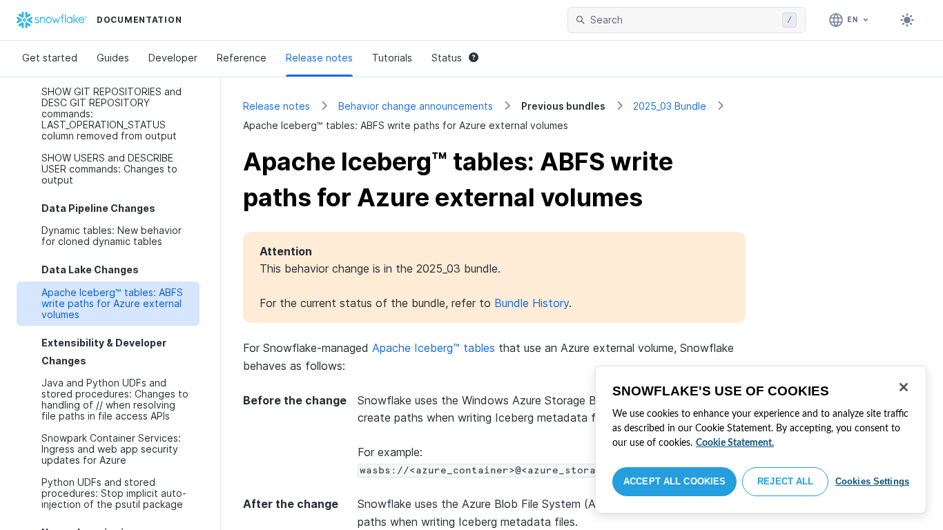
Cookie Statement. (735, 443)
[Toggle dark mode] (907, 20)
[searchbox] (683, 20)
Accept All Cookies (674, 481)
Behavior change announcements (415, 106)
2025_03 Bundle (669, 106)
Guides (113, 57)
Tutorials (392, 57)
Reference (241, 57)
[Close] (903, 387)
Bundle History (531, 303)
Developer (172, 57)
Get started (49, 57)
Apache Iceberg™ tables (433, 348)
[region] (760, 439)
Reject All (785, 481)
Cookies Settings (872, 481)
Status (446, 57)
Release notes (319, 57)
